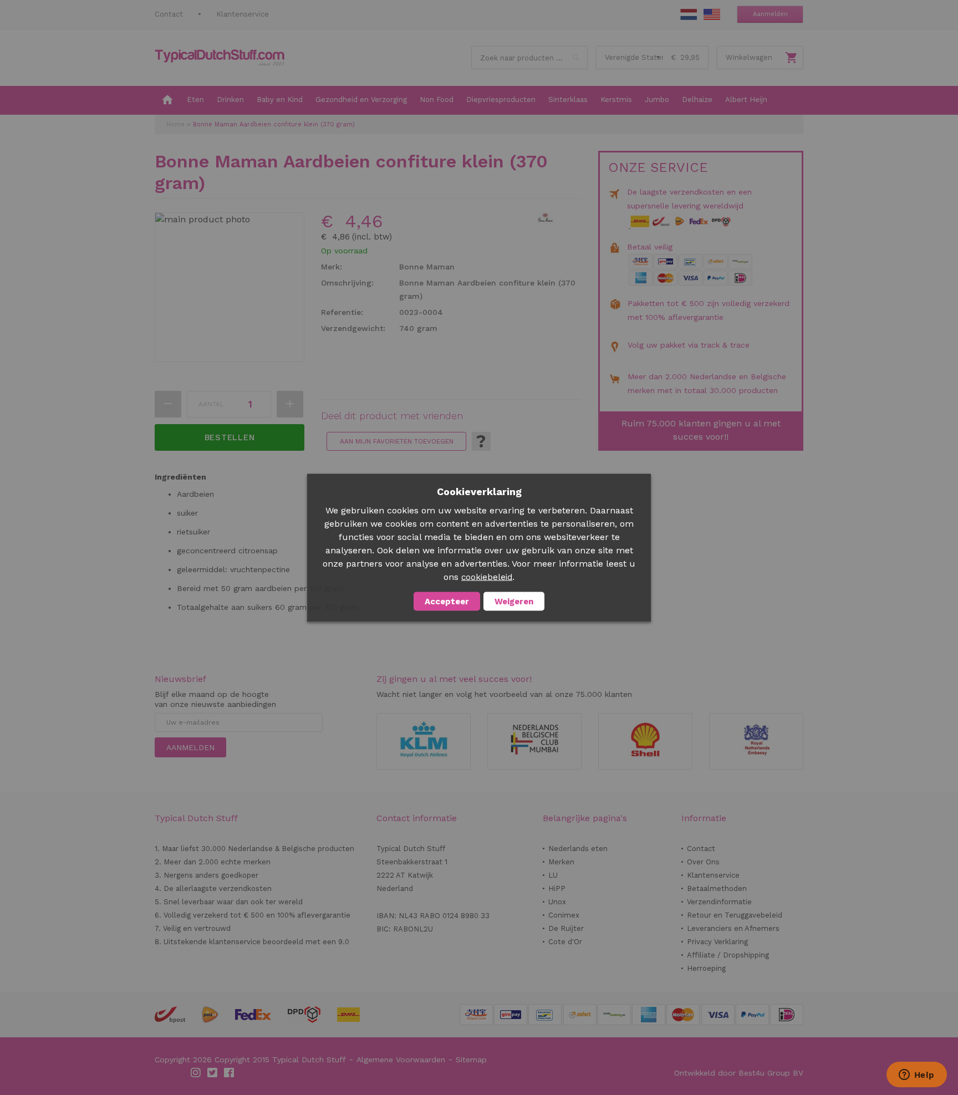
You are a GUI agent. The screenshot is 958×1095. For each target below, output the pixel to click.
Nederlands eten (578, 848)
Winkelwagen (749, 57)
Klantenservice (242, 14)
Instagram (196, 1072)
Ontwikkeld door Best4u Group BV (738, 1072)
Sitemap (471, 1059)
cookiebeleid (486, 577)
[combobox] (529, 57)
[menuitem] (167, 100)
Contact (169, 14)
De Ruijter (566, 928)
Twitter (212, 1072)
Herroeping (706, 968)
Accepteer (447, 601)
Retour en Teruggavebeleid (734, 915)
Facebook (229, 1072)
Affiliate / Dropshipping (728, 955)
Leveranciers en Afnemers (733, 928)
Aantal (211, 404)
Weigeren (514, 601)
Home (175, 124)
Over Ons (703, 862)
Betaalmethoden (717, 888)
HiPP (556, 888)
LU (553, 875)
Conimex (563, 915)
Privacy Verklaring (717, 942)
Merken (561, 862)
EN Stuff (712, 14)
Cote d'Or (565, 942)
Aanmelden (770, 14)
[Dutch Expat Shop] (219, 57)
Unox (557, 902)
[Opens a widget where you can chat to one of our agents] (916, 1075)
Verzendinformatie (719, 902)
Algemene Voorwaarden (400, 1059)
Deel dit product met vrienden (392, 416)
